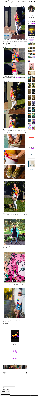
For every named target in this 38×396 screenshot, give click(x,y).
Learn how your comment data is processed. (14, 392)
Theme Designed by (32, 395)
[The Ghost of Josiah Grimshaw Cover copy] (29, 109)
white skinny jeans (20, 80)
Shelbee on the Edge (5, 218)
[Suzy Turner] (8, 1)
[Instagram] (29, 1)
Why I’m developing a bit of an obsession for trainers (8, 373)
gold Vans (4, 78)
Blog (20, 1)
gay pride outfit (10, 371)
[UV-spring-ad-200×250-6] (31, 69)
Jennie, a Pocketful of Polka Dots (7, 287)
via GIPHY (15, 343)
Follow (31, 151)
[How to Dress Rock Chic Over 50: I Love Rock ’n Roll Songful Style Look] (24, 367)
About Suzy (16, 1)
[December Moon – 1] (29, 51)
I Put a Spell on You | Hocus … (11, 369)
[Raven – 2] (31, 48)
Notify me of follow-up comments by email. (6, 389)
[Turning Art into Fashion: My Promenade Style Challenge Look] (18, 367)
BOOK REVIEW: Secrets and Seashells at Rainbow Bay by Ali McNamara (21, 373)
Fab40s (4, 371)
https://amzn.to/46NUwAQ (32, 23)
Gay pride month (6, 371)
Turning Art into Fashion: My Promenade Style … (17, 369)
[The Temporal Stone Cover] (33, 109)
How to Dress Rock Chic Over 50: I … (23, 369)
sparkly (16, 77)
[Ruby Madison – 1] (34, 48)
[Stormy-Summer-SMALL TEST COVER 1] (29, 61)
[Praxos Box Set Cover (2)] (29, 121)
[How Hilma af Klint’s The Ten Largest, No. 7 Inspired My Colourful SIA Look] (6, 367)
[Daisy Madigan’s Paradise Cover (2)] (34, 51)
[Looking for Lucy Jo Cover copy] (29, 115)
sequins (19, 77)
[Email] (34, 1)
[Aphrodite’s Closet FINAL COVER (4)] (31, 45)
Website (3, 387)
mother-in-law (12, 132)
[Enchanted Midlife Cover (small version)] (31, 35)
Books (18, 1)
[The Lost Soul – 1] (31, 51)
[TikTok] (31, 1)
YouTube (28, 1)
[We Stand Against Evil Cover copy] (29, 58)
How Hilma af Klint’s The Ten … (5, 369)
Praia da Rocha (9, 44)
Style (16, 5)
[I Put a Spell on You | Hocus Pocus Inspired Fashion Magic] (12, 367)
